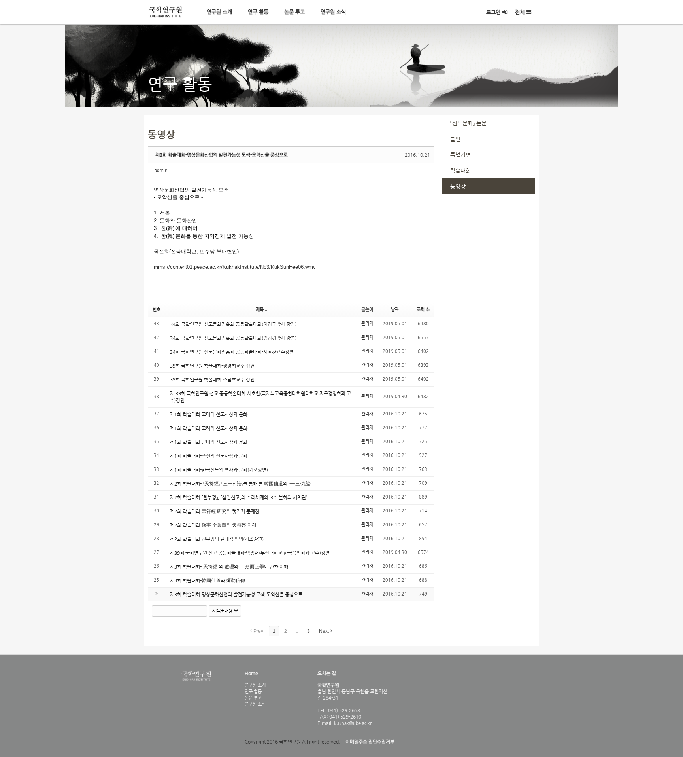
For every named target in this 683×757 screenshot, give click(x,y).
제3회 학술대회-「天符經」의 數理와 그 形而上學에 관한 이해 (229, 566)
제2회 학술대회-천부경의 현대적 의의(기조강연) (217, 539)
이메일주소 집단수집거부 (369, 741)
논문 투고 (294, 12)
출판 (455, 139)
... (297, 631)
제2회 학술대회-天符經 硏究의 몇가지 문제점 (214, 511)
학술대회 (460, 170)
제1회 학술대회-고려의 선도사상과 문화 (208, 428)
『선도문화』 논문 (468, 123)
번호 (156, 309)
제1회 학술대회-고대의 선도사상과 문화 (208, 414)
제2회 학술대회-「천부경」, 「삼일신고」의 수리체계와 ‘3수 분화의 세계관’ (238, 497)
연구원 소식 (333, 12)
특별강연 (460, 155)
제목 (260, 309)
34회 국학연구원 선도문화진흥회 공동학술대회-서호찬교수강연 (232, 352)
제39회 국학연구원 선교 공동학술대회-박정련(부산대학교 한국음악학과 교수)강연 (250, 553)
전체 (520, 12)
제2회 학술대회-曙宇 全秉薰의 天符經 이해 (213, 525)
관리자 (367, 323)
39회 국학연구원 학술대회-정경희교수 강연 (212, 365)
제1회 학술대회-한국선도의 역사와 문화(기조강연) (219, 469)
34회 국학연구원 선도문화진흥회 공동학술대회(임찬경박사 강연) (233, 338)
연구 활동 (258, 12)
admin (161, 170)
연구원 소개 (219, 12)
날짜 (395, 309)
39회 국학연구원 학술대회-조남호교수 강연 (212, 379)
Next (324, 631)
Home (251, 673)
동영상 (458, 186)
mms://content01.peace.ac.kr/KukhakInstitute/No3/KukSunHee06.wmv (235, 267)
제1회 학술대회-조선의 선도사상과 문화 (208, 456)
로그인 (493, 12)
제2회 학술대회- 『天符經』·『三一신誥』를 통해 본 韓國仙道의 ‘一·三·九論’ (240, 483)
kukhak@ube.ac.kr (352, 723)
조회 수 (423, 309)
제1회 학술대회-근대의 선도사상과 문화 (208, 442)
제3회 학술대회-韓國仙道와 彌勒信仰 (207, 580)
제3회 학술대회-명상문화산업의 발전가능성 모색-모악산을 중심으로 (221, 154)
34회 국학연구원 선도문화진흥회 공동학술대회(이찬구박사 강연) (233, 324)
